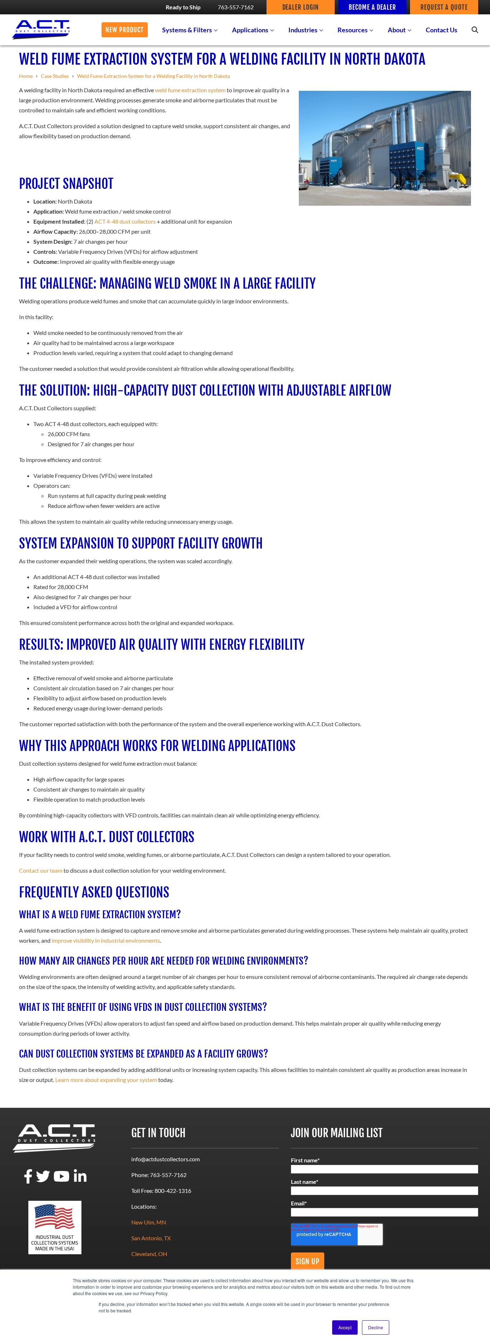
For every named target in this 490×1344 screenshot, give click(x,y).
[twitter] (43, 1181)
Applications (250, 30)
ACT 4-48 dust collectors (125, 221)
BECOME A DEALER (372, 7)
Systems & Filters (187, 30)
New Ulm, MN (148, 1222)
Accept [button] (345, 1327)
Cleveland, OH (149, 1253)
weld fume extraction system (190, 90)
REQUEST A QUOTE (444, 7)
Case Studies (55, 76)
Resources (353, 30)
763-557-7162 (168, 1174)
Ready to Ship (183, 7)
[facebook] (28, 1181)
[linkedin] (80, 1181)
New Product (124, 30)
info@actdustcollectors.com (165, 1159)
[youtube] (61, 1181)
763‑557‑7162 (236, 7)
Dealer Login (300, 7)
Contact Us (441, 30)
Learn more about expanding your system (106, 1079)
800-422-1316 (173, 1190)
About (397, 30)
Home (26, 76)
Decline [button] (375, 1327)
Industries (302, 30)
